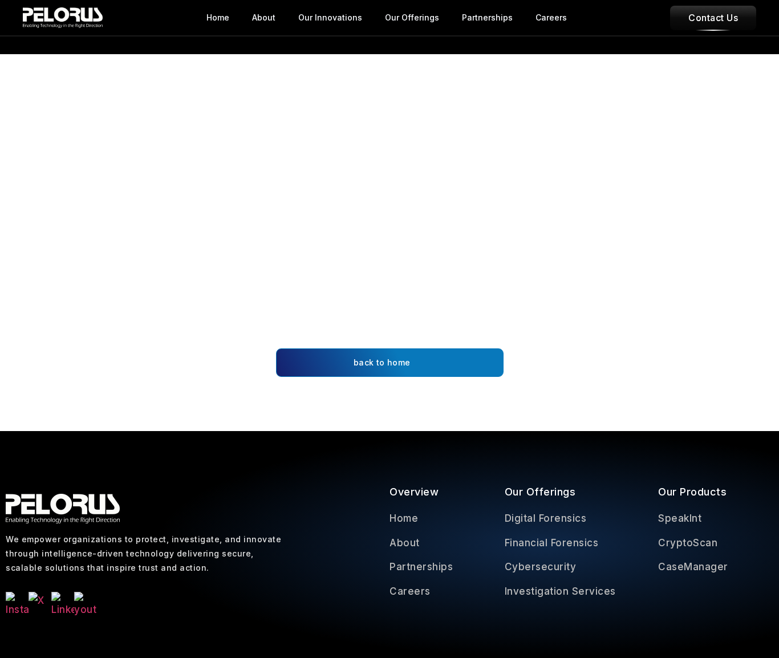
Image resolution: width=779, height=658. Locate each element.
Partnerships (487, 17)
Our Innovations (330, 17)
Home (217, 17)
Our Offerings (412, 17)
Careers (551, 17)
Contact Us (713, 17)
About (263, 17)
